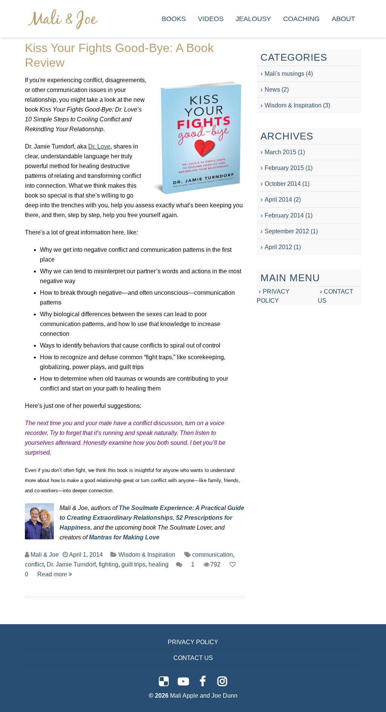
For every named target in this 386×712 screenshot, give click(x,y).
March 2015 (280, 152)
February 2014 (284, 215)
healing (158, 564)
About (343, 19)
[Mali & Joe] (62, 18)
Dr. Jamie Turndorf (71, 564)
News (272, 89)
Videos (211, 19)
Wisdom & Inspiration (146, 554)
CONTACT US (193, 658)
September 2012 (287, 231)
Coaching (301, 19)
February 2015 (284, 168)
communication (212, 554)
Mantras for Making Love (124, 537)
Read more (53, 574)
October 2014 (283, 184)
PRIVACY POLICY (193, 642)
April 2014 (278, 199)
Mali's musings (284, 73)
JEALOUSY (253, 19)
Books (174, 19)
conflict (34, 564)
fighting (108, 564)
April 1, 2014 (86, 554)
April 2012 (278, 247)
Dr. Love (99, 146)
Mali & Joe (45, 554)
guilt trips (133, 564)
